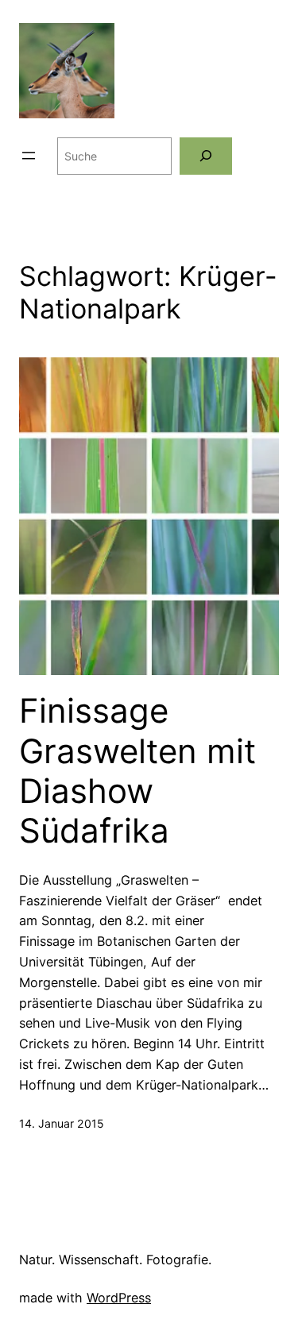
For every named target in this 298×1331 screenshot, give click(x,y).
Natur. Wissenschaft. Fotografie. (115, 1259)
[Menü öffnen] (28, 155)
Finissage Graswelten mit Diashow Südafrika (137, 771)
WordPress (119, 1298)
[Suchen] (206, 156)
